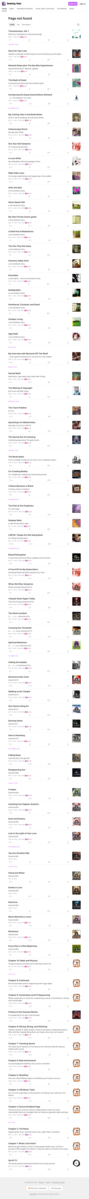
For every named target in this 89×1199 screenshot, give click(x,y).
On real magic (14, 509)
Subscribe (72, 4)
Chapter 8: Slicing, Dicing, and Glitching (27, 1026)
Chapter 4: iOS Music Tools (21, 1090)
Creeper (12, 789)
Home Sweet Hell (16, 202)
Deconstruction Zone (18, 677)
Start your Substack (38, 1188)
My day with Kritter (16, 132)
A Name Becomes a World (20, 486)
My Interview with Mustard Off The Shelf (28, 353)
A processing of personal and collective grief (26, 83)
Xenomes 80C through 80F (19, 758)
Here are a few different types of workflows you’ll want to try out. (34, 1078)
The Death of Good (17, 80)
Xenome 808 (13, 822)
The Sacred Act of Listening (21, 437)
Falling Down (14, 755)
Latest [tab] (12, 25)
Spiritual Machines (17, 642)
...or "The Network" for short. (19, 98)
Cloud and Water (16, 873)
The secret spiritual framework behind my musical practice (31, 1163)
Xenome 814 (13, 680)
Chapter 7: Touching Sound (21, 1043)
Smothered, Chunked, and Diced (24, 304)
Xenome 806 (13, 856)
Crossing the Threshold (19, 628)
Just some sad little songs (18, 391)
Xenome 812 (13, 709)
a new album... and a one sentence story (24, 278)
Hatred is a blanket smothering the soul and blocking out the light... (35, 54)
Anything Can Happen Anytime (23, 804)
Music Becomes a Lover (19, 917)
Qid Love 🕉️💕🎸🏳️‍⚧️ (20, 37)
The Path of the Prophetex (21, 506)
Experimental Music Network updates (23, 68)
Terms (48, 1182)
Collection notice (58, 1182)
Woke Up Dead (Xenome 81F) (20, 587)
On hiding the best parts (18, 538)
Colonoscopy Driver (17, 129)
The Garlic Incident (17, 613)
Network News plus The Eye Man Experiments (30, 65)
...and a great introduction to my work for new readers (30, 356)
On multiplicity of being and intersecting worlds (27, 474)
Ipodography (14, 290)
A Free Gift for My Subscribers (23, 569)
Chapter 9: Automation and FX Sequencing (29, 995)
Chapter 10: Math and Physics (23, 960)
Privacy (41, 1182)
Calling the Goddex (17, 662)
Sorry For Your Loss (17, 51)
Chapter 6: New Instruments (22, 1060)
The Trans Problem (17, 408)
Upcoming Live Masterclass (21, 422)
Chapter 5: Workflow (18, 1075)
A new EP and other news (18, 523)
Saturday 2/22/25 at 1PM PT (19, 425)
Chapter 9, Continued (18, 980)
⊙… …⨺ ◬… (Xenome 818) (19, 616)
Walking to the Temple (19, 691)
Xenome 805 (13, 876)
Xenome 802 (13, 920)
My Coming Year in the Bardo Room (25, 114)
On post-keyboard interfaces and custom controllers (29, 1063)
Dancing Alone (15, 721)
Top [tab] (18, 25)
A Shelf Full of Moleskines (20, 231)
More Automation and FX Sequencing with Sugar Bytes (30, 983)
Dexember (13, 275)
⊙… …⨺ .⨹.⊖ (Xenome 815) (19, 665)
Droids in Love (15, 887)
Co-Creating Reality (18, 471)
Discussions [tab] (26, 25)
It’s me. (11, 411)
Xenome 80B (13, 773)
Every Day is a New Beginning (22, 946)
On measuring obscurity (18, 147)
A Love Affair (14, 158)
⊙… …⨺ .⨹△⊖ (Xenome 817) (20, 631)
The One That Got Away (19, 246)
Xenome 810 (13, 738)
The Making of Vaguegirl (20, 388)
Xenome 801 (13, 934)
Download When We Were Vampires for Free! (26, 572)
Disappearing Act (16, 770)
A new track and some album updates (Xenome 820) (29, 558)
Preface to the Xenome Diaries (23, 1012)
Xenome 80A (13, 792)
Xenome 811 (13, 724)
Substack (33, 1194)
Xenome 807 (13, 836)
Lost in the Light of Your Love (22, 833)
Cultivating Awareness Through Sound (23, 440)
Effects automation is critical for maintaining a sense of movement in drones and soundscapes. (38, 999)
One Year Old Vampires (19, 144)
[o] (76, 557)
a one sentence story (16, 190)
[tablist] (20, 24)
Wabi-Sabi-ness (16, 173)
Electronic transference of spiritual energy (25, 34)
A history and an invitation (18, 489)
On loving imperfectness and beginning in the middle (29, 176)
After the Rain (15, 187)
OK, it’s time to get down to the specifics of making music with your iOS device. (36, 1094)
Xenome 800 (13, 949)
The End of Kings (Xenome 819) (20, 601)
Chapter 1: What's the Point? (22, 1143)
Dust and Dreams (16, 819)
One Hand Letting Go (18, 706)
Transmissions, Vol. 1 (18, 31)
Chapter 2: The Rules (18, 1129)
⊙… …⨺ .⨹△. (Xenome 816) (19, 645)
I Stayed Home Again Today (21, 598)
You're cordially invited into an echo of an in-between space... (32, 460)
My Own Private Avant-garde (22, 217)
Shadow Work (15, 520)
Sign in (83, 4)
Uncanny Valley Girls (18, 261)
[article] (44, 35)
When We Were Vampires (20, 584)
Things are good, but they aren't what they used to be (29, 963)
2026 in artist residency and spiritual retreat (25, 117)
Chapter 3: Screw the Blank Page (24, 1107)
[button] (4, 8)
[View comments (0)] (29, 40)
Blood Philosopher (17, 555)
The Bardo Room (16, 457)
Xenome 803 (13, 905)
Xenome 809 (13, 807)
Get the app (56, 1188)
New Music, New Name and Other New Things (26, 376)
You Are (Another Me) (18, 853)
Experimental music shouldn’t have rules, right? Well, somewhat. (34, 1132)
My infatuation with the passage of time (24, 161)
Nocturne (12, 902)
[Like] (9, 40)
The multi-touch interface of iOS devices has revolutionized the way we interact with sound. (36, 1047)
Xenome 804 (13, 890)
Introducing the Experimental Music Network (30, 95)
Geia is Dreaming (16, 735)
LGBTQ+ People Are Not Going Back (25, 535)
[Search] (78, 24)
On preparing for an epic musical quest (24, 1015)
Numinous (13, 931)
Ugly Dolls (13, 334)
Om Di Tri (12, 1160)
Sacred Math (14, 373)
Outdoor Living (15, 319)
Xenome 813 (13, 694)
